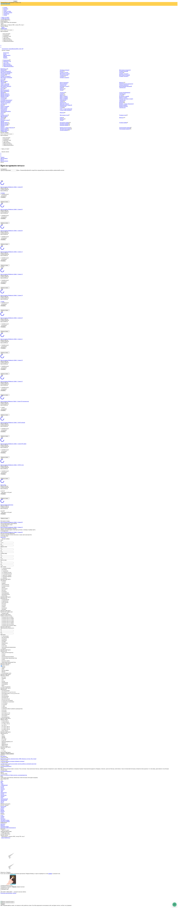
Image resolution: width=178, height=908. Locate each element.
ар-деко (2, 786)
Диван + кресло (5, 83)
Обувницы (63, 102)
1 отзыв (2, 301)
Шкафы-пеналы (5, 95)
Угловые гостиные (64, 70)
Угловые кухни (64, 75)
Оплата (5, 10)
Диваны (2, 82)
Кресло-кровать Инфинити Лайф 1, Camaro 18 (12, 527)
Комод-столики (64, 97)
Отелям (5, 15)
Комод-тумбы (63, 96)
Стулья (121, 95)
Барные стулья (123, 97)
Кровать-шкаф (123, 105)
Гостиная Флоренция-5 (6, 766)
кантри (2, 787)
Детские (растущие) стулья (126, 98)
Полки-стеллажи (5, 106)
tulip (2, 782)
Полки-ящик (4, 108)
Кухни (4, 54)
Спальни (62, 76)
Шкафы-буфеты (5, 93)
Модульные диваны (6, 86)
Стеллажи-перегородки (6, 100)
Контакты (3, 823)
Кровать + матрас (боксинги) (126, 103)
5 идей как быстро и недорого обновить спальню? (12, 761)
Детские (121, 72)
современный (4, 800)
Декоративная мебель (8, 66)
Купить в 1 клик (4, 201)
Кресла (2, 88)
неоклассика (3, 795)
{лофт (2, 783)
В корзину (3, 197)
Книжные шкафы (64, 125)
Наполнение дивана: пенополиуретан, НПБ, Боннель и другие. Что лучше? (18, 758)
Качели (2, 80)
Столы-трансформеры (124, 92)
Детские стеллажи (5, 102)
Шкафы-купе (4, 96)
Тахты (61, 90)
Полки (2, 105)
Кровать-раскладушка (65, 127)
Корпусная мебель (7, 65)
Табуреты (121, 101)
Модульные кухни (65, 73)
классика (3, 788)
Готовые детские (123, 73)
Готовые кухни (64, 72)
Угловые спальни (123, 71)
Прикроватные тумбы (66, 105)
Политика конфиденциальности (8, 827)
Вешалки (62, 112)
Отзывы (5, 7)
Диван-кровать (5, 85)
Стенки (61, 93)
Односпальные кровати (124, 127)
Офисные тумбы (64, 103)
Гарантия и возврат (5, 821)
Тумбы (61, 101)
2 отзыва (3, 193)
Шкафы (5, 56)
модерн (2, 793)
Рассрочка (5, 8)
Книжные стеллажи (6, 101)
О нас (2, 815)
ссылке (50, 873)
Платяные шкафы (64, 123)
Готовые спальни (64, 77)
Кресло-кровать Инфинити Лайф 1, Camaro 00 (12, 522)
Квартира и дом (7, 61)
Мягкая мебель (6, 55)
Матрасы (121, 82)
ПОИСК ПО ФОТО (5, 3)
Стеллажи (3, 98)
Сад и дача (5, 62)
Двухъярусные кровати (65, 128)
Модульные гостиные (6, 77)
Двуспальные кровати (124, 128)
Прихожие (3, 70)
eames (2, 781)
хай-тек (2, 801)
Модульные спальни (125, 70)
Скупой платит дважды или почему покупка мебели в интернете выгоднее (18, 763)
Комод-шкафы (64, 98)
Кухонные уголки (64, 86)
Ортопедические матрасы (126, 83)
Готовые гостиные (5, 76)
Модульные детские (124, 75)
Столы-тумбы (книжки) (66, 110)
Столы (61, 107)
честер (2, 802)
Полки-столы (4, 107)
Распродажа (6, 52)
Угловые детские (123, 76)
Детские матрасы (123, 85)
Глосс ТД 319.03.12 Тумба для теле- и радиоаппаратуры (14, 775)
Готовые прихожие (6, 71)
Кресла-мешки (63, 83)
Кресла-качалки (64, 82)
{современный (4, 785)
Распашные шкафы (64, 122)
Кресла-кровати (5, 90)
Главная (2, 157)
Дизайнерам (6, 13)
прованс (2, 796)
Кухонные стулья (124, 96)
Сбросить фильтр (9, 753)
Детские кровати (64, 130)
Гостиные (3, 75)
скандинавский (4, 798)
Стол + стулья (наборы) (66, 108)
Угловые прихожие (5, 73)
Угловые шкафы (123, 122)
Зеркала (2, 112)
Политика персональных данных (8, 893)
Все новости (3, 756)
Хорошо (2, 904)
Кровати (5, 57)
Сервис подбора (7, 11)
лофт (2, 791)
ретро (2, 797)
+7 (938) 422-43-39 (5, 18)
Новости (3, 825)
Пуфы (61, 87)
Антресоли (62, 92)
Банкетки (62, 88)
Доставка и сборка (7, 12)
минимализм (4, 792)
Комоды (62, 95)
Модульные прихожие (6, 72)
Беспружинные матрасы (125, 86)
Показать (3, 753)
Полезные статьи (5, 826)
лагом (2, 790)
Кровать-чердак (123, 106)
